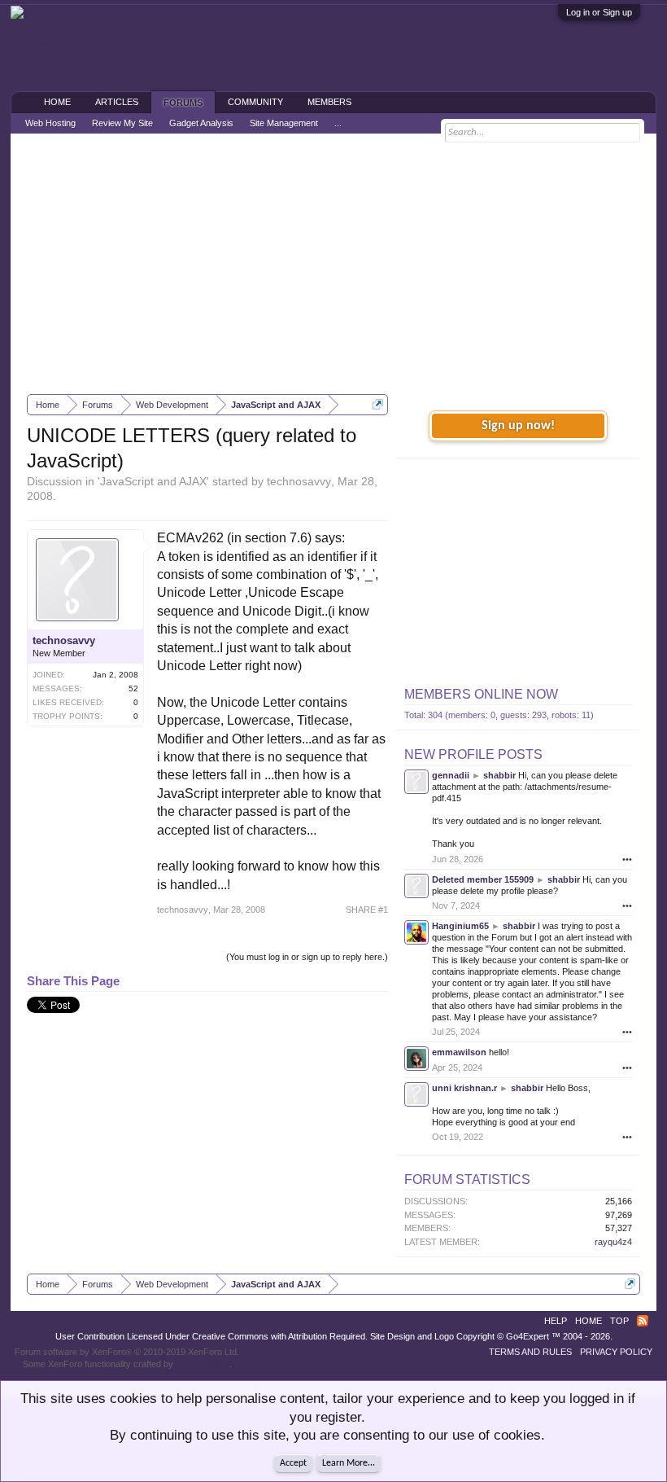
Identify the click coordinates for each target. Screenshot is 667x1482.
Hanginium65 (460, 926)
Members (329, 102)
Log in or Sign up (599, 12)
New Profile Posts (473, 754)
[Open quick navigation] (378, 404)
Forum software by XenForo (127, 1352)
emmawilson (459, 1052)
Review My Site (122, 123)
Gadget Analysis (201, 123)
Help (555, 1321)
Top (619, 1321)
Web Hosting (50, 123)
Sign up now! (518, 425)
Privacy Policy (616, 1352)
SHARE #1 (367, 909)
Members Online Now (481, 694)
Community (255, 102)
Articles (116, 102)
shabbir (499, 775)
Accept (293, 1463)
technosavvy (299, 481)
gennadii (450, 775)
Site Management (284, 123)
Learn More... (348, 1463)
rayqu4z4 (613, 1242)
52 (133, 688)
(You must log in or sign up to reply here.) (307, 957)
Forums (183, 102)
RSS (642, 1320)
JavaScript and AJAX (153, 481)
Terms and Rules (530, 1352)
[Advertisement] (333, 264)
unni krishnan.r (464, 1088)
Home (57, 102)
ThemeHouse (202, 1364)
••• (627, 859)
